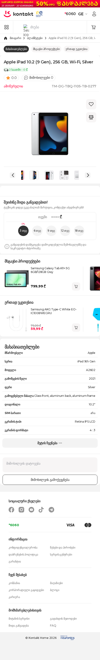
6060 (70, 14)
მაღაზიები (56, 583)
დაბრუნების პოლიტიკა (23, 554)
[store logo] (18, 14)
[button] (83, 14)
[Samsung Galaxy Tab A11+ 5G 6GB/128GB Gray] (17, 278)
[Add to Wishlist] (91, 104)
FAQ (53, 625)
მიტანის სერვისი (19, 618)
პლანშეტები (35, 38)
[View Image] (34, 175)
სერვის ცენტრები (61, 554)
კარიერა (14, 597)
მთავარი (15, 38)
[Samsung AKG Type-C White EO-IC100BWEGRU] (17, 320)
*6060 (14, 525)
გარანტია (15, 561)
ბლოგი (54, 590)
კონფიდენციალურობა (23, 547)
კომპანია (14, 583)
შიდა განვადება (19, 625)
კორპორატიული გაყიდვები (26, 590)
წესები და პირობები (62, 547)
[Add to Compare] (91, 117)
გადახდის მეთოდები (63, 618)
